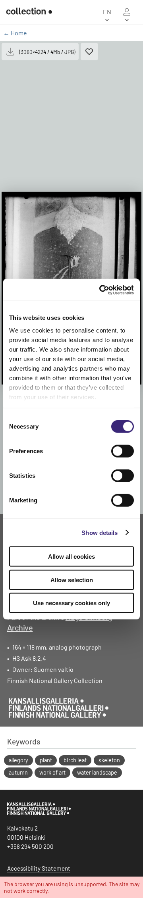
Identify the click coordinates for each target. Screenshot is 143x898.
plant (46, 760)
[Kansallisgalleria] (39, 813)
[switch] (122, 451)
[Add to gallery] (89, 51)
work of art (52, 772)
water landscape (97, 772)
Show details (99, 532)
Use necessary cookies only (71, 603)
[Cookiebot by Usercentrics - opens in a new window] (101, 290)
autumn (18, 772)
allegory (18, 760)
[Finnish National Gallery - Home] (26, 12)
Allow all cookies (71, 556)
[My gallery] (127, 12)
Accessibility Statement (38, 868)
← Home (15, 33)
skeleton (109, 760)
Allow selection (71, 579)
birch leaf (75, 760)
